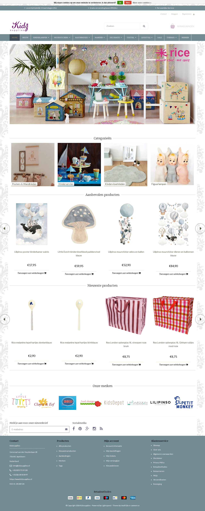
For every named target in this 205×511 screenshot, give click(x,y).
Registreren (186, 14)
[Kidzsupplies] (55, 26)
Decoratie (115, 37)
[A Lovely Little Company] (21, 400)
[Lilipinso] (160, 403)
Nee (128, 3)
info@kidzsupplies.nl (21, 466)
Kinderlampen (40, 37)
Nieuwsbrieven (112, 466)
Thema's (171, 37)
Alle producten (65, 446)
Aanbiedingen (64, 456)
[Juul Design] (91, 403)
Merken (185, 37)
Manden (99, 37)
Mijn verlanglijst (112, 461)
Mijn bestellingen (113, 451)
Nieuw (25, 37)
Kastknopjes (81, 37)
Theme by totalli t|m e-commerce (126, 505)
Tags (61, 466)
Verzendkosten (159, 480)
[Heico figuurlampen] (67, 403)
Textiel (131, 37)
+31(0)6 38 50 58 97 (20, 475)
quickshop (32, 239)
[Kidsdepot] (114, 403)
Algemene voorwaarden (163, 454)
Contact (163, 14)
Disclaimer (157, 458)
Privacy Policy (158, 462)
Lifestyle (146, 37)
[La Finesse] (137, 403)
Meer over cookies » (142, 3)
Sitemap (156, 445)
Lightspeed (106, 505)
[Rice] (102, 83)
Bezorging (157, 484)
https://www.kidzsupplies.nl (21, 479)
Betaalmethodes (160, 467)
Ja (120, 3)
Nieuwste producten (67, 451)
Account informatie (114, 446)
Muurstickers (61, 37)
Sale (159, 37)
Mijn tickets (111, 456)
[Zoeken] (144, 26)
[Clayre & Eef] (44, 403)
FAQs (155, 475)
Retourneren (158, 471)
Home (14, 37)
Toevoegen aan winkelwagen (30, 273)
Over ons (157, 450)
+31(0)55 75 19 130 (19, 470)
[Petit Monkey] (184, 403)
